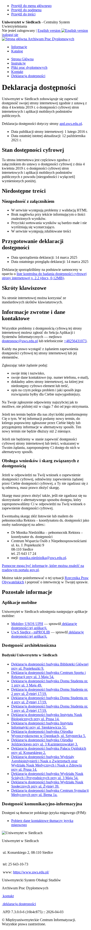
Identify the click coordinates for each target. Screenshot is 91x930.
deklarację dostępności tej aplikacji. (44, 626)
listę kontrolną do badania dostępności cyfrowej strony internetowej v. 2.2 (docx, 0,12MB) (44, 276)
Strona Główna (22, 59)
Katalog (17, 51)
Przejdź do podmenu (26, 10)
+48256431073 (75, 341)
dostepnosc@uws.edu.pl (20, 341)
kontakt (8, 896)
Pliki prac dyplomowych (29, 67)
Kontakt (17, 72)
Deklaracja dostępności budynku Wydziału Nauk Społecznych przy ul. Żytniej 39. (47, 784)
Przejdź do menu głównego (31, 6)
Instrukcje (18, 63)
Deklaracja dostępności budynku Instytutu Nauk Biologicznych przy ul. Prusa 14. (46, 717)
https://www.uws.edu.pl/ (31, 872)
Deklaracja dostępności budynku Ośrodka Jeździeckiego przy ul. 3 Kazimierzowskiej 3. (44, 742)
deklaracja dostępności (19, 904)
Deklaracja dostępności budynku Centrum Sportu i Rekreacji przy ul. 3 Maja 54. (48, 675)
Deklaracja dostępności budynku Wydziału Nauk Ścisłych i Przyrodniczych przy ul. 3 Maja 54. (47, 776)
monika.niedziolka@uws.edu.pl (42, 558)
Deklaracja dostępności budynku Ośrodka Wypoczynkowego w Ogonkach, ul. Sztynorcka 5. (48, 734)
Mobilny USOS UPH (27, 624)
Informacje (19, 47)
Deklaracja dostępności (28, 76)
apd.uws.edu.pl (71, 124)
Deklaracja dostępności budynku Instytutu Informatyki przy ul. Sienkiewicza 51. (42, 725)
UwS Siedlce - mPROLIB (30, 632)
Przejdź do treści (23, 14)
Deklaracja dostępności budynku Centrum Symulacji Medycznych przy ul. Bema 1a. (50, 792)
